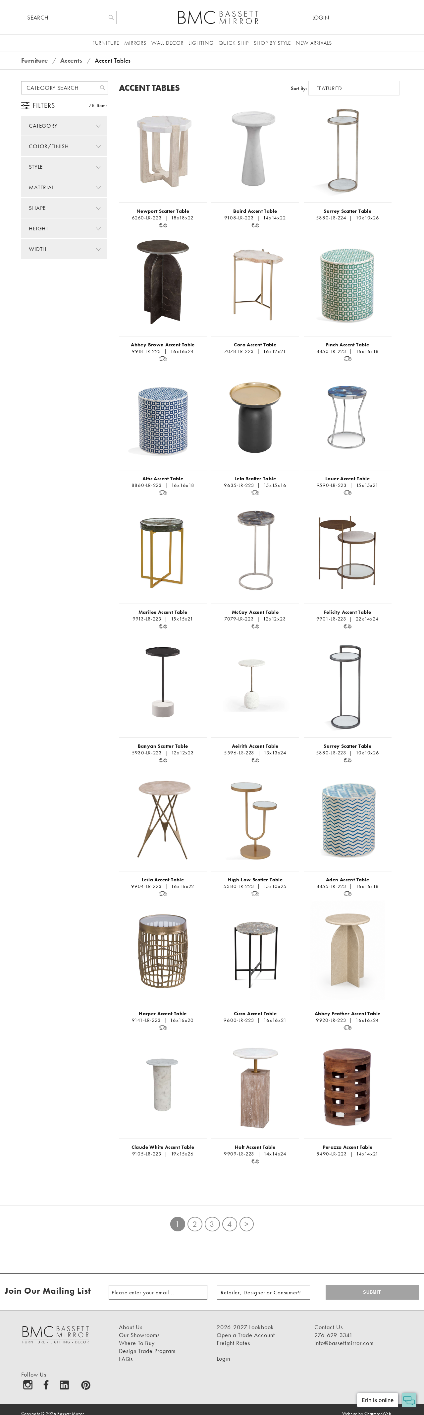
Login (320, 17)
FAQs (126, 1359)
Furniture (105, 42)
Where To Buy (137, 1343)
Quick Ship (234, 42)
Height (38, 228)
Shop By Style (272, 42)
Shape (37, 207)
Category (43, 125)
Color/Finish (49, 146)
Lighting (201, 42)
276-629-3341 (333, 1335)
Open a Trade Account (246, 1335)
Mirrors (135, 42)
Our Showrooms (139, 1335)
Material (41, 187)
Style (36, 166)
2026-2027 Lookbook (245, 1327)
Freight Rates (233, 1343)
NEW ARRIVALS (314, 42)
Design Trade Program (147, 1351)
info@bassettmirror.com (344, 1343)
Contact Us (328, 1327)
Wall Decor (167, 42)
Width (37, 249)
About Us (130, 1327)
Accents (72, 60)
